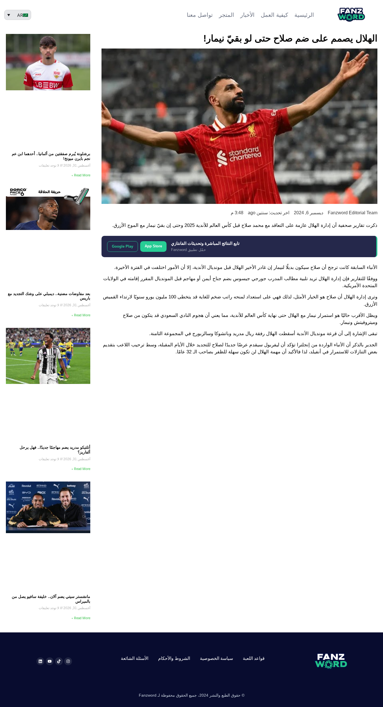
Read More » (80, 175)
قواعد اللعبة (254, 658)
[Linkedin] (40, 661)
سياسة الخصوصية (216, 658)
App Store (153, 246)
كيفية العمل (274, 15)
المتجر (226, 15)
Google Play (122, 246)
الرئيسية (304, 15)
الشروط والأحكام (174, 658)
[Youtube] (50, 661)
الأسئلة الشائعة (134, 658)
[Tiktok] (59, 661)
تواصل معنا (200, 15)
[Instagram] (68, 661)
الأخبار (247, 15)
